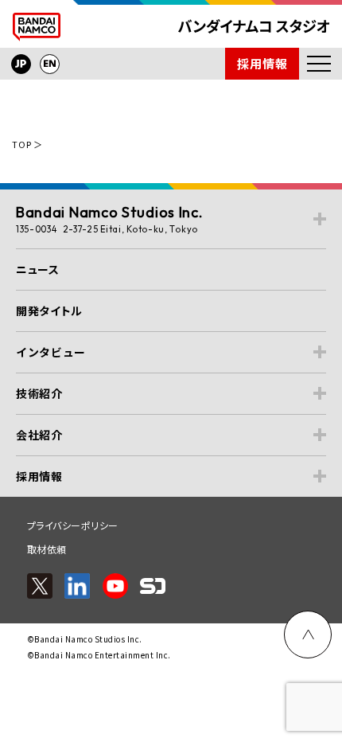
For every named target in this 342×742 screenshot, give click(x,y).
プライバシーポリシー (73, 525)
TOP (21, 144)
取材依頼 (47, 549)
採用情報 (262, 63)
